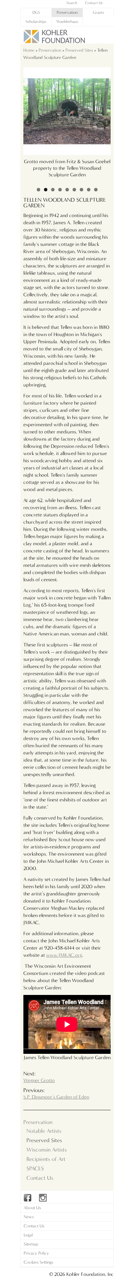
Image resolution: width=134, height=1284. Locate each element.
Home (28, 50)
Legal (28, 1235)
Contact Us (39, 1178)
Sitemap (31, 1244)
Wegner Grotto (39, 1080)
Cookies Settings (38, 1262)
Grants (98, 12)
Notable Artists (43, 1131)
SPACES (35, 1168)
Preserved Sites (79, 50)
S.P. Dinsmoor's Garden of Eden (56, 1097)
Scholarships (36, 21)
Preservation (67, 12)
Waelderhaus (67, 21)
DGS (36, 12)
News (29, 1216)
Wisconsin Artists (46, 1150)
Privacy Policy (36, 1253)
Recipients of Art (45, 1159)
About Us (32, 1207)
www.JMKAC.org (64, 955)
